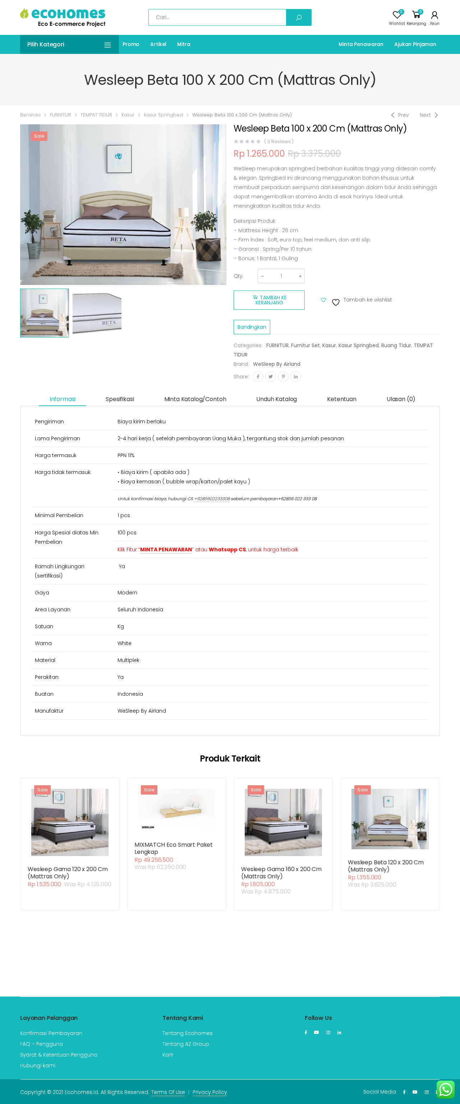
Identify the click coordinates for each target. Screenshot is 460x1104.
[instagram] (328, 1032)
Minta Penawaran (361, 44)
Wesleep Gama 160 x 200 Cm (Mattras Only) (281, 872)
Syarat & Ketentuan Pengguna (58, 1054)
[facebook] (306, 1032)
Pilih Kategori (45, 44)
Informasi (63, 399)
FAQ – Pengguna (41, 1044)
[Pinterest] (283, 376)
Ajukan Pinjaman (415, 44)
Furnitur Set (305, 345)
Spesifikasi (120, 399)
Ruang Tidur (396, 345)
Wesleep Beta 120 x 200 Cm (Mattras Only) (386, 866)
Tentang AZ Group (185, 1044)
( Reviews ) (279, 141)
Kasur (127, 114)
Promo (131, 44)
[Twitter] (270, 376)
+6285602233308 (212, 499)
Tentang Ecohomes (187, 1033)
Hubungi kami (37, 1065)
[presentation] (19, 204)
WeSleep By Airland (276, 364)
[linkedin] (339, 1032)
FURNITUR (60, 114)
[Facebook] (258, 376)
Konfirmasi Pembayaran (51, 1033)
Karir (168, 1054)
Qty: (239, 276)
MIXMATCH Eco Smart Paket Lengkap (173, 848)
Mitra (183, 44)
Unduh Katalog (276, 399)
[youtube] (316, 1032)
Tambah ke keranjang (271, 300)
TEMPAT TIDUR (96, 114)
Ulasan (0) (401, 399)
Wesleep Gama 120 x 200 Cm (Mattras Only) (68, 872)
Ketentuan (341, 399)
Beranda (30, 114)
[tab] (63, 399)
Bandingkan (252, 327)
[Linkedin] (295, 376)
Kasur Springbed (163, 114)
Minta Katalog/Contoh (195, 399)
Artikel (158, 44)
